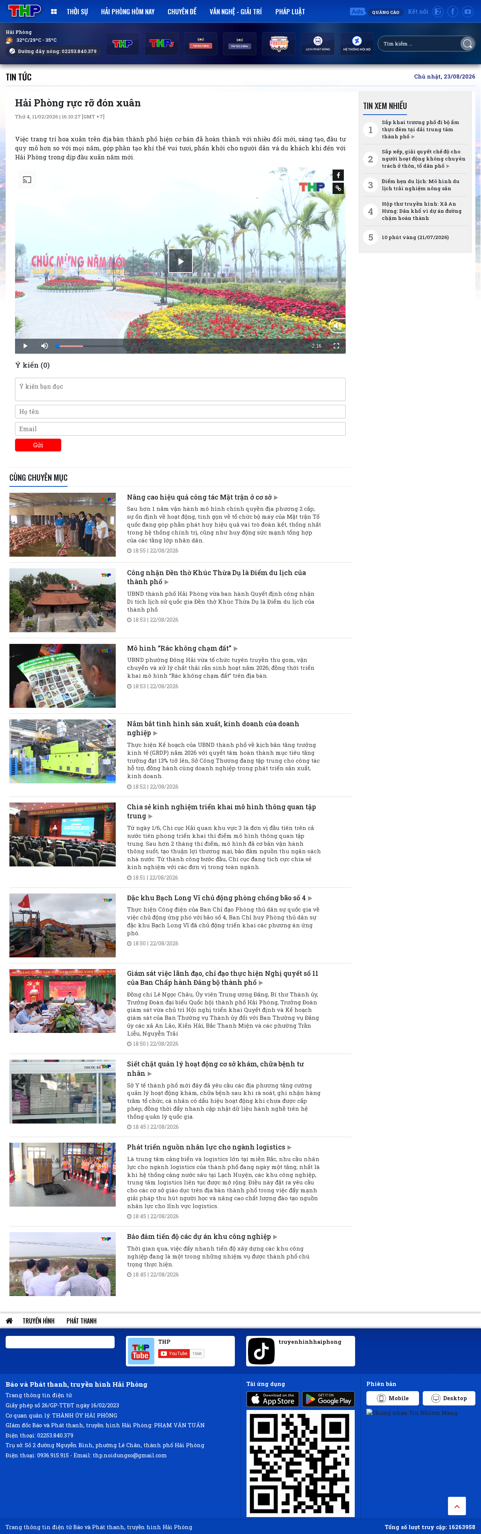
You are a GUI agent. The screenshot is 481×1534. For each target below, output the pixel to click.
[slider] (180, 346)
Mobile (399, 1398)
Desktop (455, 1398)
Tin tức (19, 76)
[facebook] (452, 11)
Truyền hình (38, 1320)
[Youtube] (467, 11)
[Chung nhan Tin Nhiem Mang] (412, 1412)
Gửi (38, 445)
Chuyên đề (182, 11)
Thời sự (77, 11)
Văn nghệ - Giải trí (236, 11)
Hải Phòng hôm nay (127, 11)
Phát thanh (82, 1320)
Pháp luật (290, 11)
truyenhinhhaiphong (310, 1341)
